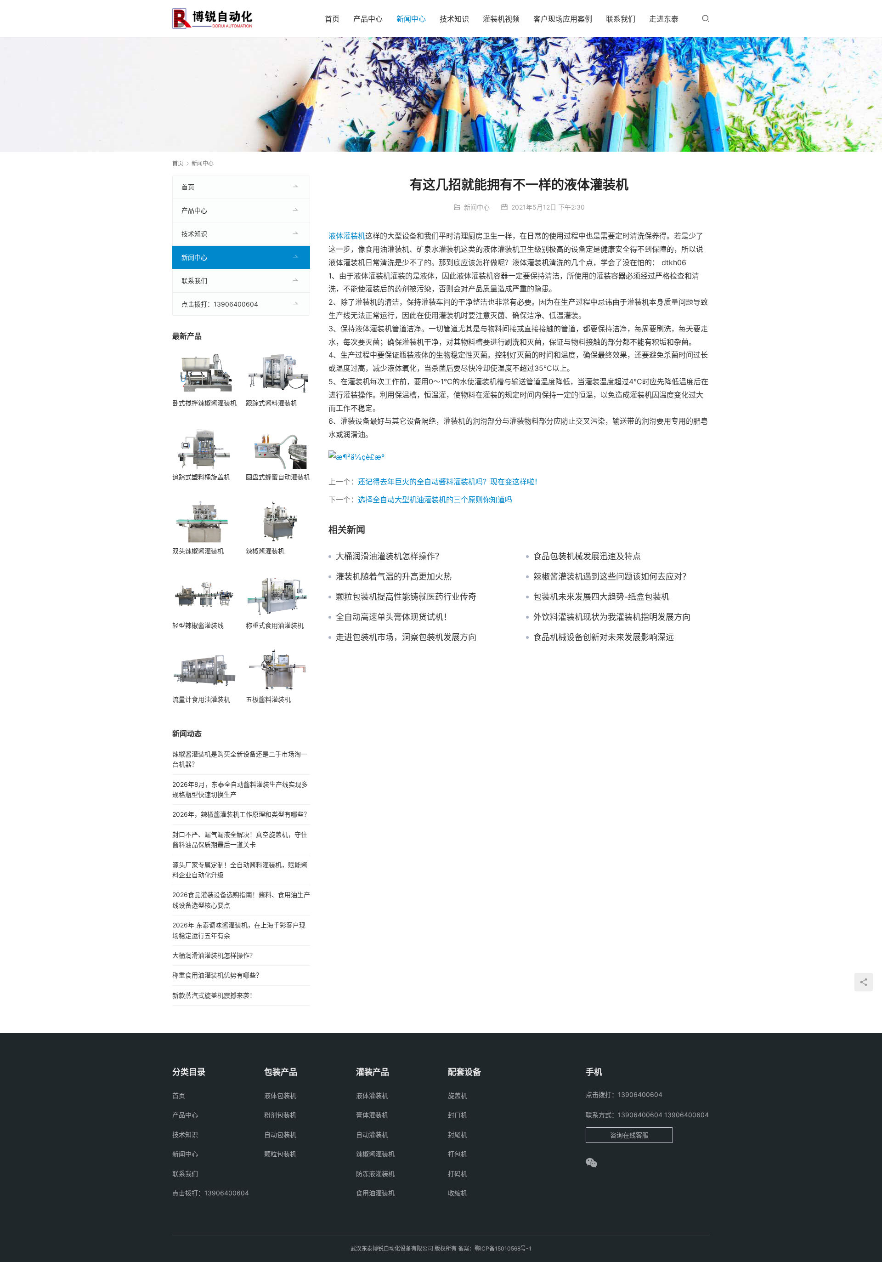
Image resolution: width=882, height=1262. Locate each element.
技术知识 (454, 18)
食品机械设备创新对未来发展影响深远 (603, 637)
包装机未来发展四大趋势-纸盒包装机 (601, 597)
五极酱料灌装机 (268, 699)
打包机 (457, 1154)
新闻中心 (411, 18)
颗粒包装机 (280, 1154)
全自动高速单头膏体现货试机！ (394, 617)
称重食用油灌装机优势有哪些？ (217, 975)
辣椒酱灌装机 (265, 551)
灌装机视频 (501, 18)
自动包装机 (280, 1134)
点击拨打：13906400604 (219, 304)
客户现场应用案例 (562, 18)
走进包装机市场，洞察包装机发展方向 (406, 637)
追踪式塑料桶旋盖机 (201, 477)
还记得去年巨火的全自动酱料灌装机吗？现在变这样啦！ (450, 481)
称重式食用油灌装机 (275, 625)
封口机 (457, 1115)
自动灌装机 (372, 1134)
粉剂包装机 (280, 1115)
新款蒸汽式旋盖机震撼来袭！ (214, 995)
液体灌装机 (346, 235)
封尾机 (457, 1134)
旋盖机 (457, 1095)
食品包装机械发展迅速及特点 (587, 556)
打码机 (457, 1173)
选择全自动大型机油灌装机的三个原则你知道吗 (435, 499)
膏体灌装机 (372, 1115)
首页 (332, 18)
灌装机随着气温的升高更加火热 (394, 576)
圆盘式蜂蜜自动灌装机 (278, 477)
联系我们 (620, 18)
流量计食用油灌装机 (201, 699)
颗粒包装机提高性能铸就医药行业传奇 (406, 597)
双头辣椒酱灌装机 (198, 551)
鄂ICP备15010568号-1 (503, 1248)
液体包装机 (280, 1095)
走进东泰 (663, 18)
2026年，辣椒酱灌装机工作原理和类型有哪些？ (241, 814)
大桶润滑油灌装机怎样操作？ (389, 556)
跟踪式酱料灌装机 (271, 403)
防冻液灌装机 (375, 1173)
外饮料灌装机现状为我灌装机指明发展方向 (611, 617)
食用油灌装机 (375, 1193)
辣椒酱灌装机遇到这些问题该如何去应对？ (611, 576)
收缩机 (457, 1193)
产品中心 (368, 18)
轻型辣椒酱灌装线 (198, 625)
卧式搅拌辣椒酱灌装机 (204, 403)
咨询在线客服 (629, 1135)
